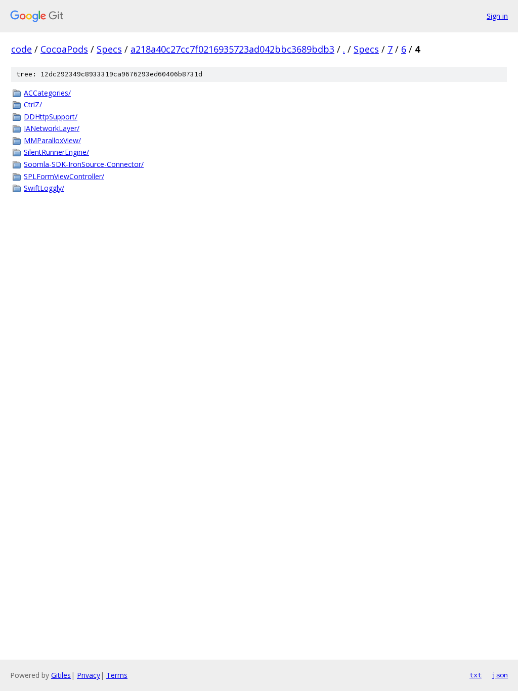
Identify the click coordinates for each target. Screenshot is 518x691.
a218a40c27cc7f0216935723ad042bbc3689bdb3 (232, 49)
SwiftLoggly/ (44, 188)
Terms (116, 675)
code (21, 49)
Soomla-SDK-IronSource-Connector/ (84, 164)
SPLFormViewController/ (64, 176)
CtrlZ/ (33, 104)
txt (475, 674)
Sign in (497, 16)
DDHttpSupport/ (50, 116)
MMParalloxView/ (52, 140)
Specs (109, 49)
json (500, 674)
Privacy (88, 675)
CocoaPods (64, 49)
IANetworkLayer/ (51, 128)
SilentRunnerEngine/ (56, 152)
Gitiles (61, 675)
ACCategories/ (47, 93)
